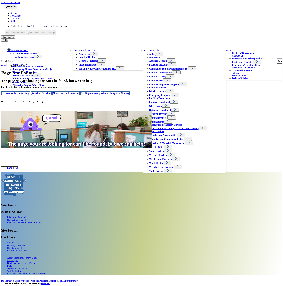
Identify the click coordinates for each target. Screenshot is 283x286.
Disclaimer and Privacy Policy (21, 263)
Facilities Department (160, 98)
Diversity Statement (16, 245)
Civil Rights (12, 260)
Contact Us (237, 55)
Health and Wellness (23, 75)
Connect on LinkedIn (17, 220)
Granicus (45, 283)
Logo (13, 185)
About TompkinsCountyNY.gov (22, 257)
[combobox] (30, 32)
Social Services (156, 151)
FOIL (9, 265)
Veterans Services (158, 155)
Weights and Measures (160, 159)
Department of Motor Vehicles (28, 66)
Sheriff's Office (156, 147)
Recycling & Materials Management (167, 143)
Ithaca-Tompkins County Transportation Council (174, 128)
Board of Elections (158, 64)
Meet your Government (243, 67)
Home (4, 65)
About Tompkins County (115, 93)
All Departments (151, 50)
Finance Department (159, 102)
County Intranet (14, 248)
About (229, 50)
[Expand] (32, 50)
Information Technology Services (165, 125)
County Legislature (158, 87)
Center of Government (243, 53)
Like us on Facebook (17, 217)
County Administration (160, 72)
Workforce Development (161, 167)
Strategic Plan (239, 75)
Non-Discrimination (242, 70)
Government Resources (84, 50)
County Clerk (156, 80)
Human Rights (156, 122)
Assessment (84, 54)
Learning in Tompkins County (247, 65)
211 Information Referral (25, 53)
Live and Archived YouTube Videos (24, 222)
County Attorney (157, 76)
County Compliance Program (164, 84)
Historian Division (158, 114)
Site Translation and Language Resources (26, 273)
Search (4, 61)
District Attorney (157, 91)
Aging (152, 54)
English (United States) (38, 26)
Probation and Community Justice (166, 139)
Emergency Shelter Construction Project (33, 69)
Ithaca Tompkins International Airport (32, 78)
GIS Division (155, 106)
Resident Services (41, 93)
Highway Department (160, 110)
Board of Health (87, 57)
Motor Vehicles (156, 131)
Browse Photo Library (17, 250)
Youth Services (156, 171)
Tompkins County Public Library (30, 85)
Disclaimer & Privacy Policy (15, 281)
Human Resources (158, 118)
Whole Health (156, 163)
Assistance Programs (23, 57)
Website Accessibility (17, 268)
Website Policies (240, 78)
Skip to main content (10, 2)
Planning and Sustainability (163, 135)
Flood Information (88, 64)
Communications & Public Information (168, 68)
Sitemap (236, 73)
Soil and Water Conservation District (97, 68)
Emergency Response (160, 95)
